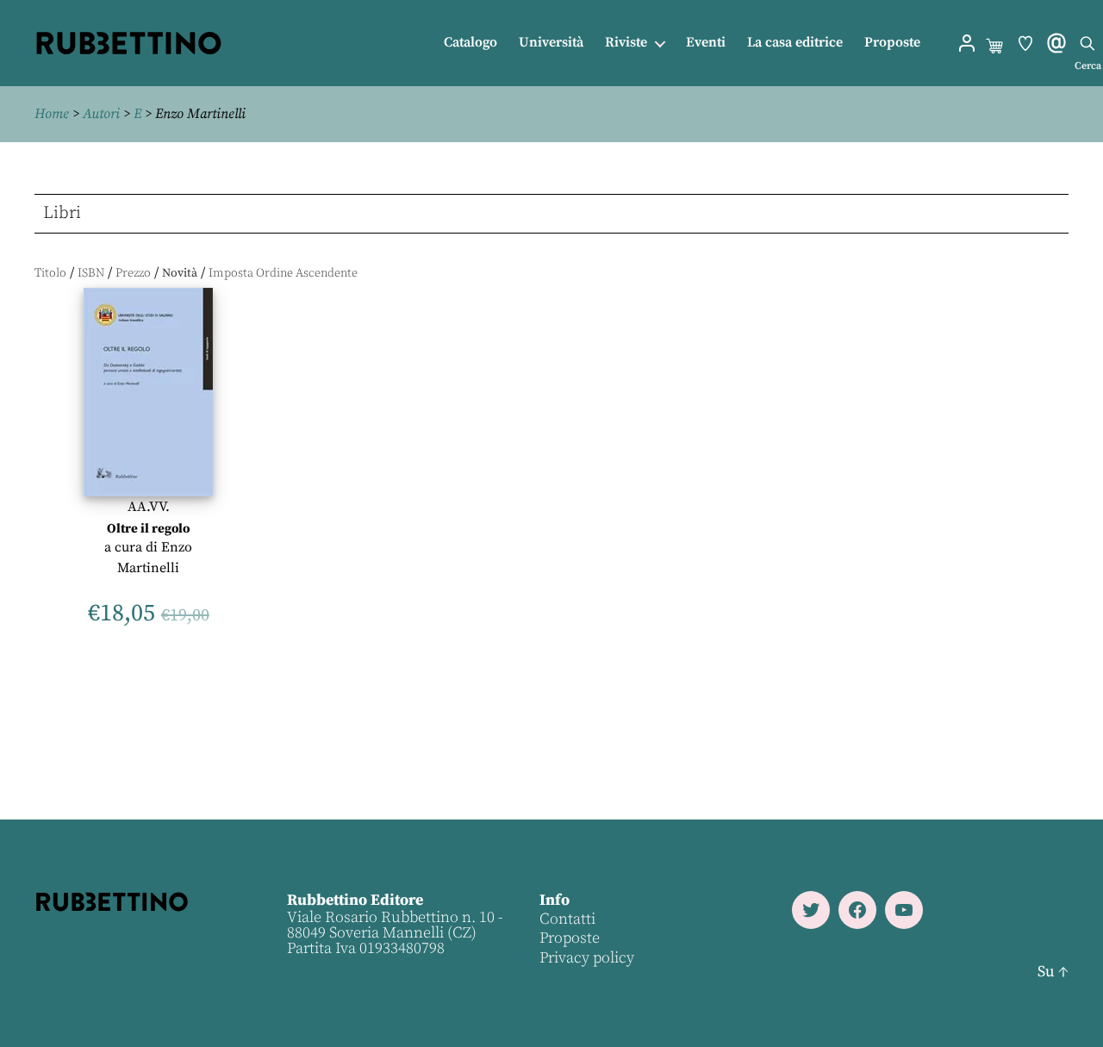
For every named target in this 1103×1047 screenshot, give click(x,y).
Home (51, 113)
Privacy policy (586, 958)
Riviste (626, 42)
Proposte (892, 42)
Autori (101, 113)
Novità (179, 273)
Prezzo (133, 273)
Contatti (567, 919)
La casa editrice (795, 42)
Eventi (706, 42)
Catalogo (470, 42)
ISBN (91, 273)
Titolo (50, 273)
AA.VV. (149, 506)
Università (551, 42)
